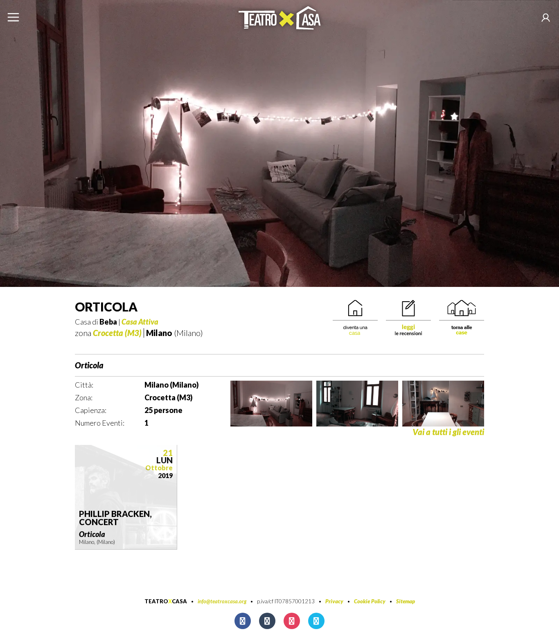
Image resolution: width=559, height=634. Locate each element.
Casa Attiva (140, 321)
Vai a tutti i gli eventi (448, 432)
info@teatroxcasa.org (222, 601)
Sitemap (405, 601)
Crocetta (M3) (117, 333)
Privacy (334, 601)
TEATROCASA (165, 601)
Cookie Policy (369, 601)
